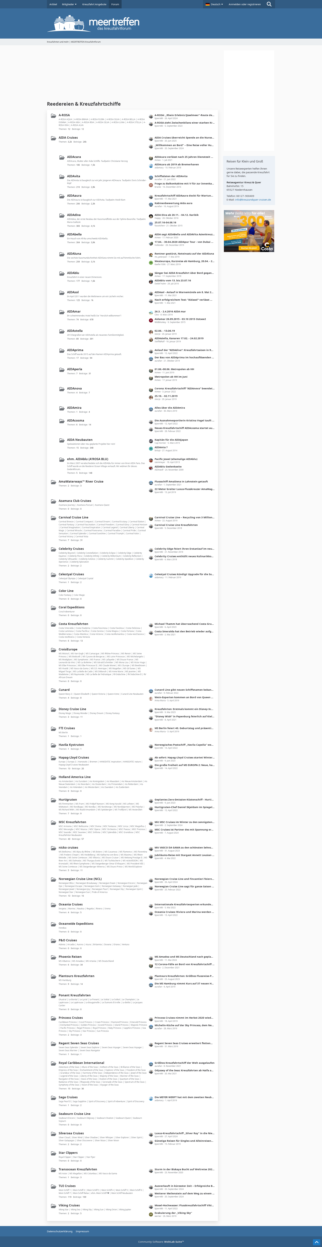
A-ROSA (64, 115)
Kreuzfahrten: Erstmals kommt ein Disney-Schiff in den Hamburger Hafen (185, 709)
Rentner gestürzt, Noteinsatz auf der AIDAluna (184, 253)
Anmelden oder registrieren (245, 4)
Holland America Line (75, 777)
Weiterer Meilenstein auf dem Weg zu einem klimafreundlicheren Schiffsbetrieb (185, 1193)
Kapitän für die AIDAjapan (171, 439)
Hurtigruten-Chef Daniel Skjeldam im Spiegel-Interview (185, 807)
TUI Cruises (67, 1186)
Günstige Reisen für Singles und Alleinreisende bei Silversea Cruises (185, 1140)
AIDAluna (74, 254)
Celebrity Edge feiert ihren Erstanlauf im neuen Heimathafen (185, 548)
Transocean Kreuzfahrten (78, 1169)
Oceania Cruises (71, 904)
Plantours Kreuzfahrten (76, 976)
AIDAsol (73, 292)
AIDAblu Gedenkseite (168, 466)
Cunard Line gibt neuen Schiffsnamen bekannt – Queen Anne (185, 689)
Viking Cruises (69, 1205)
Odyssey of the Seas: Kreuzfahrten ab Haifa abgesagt (185, 1070)
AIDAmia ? (161, 447)
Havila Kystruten (71, 745)
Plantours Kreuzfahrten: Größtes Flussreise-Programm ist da (185, 976)
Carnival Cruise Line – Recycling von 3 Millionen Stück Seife (185, 517)
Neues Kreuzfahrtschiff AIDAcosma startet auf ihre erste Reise (185, 428)
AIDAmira (74, 408)
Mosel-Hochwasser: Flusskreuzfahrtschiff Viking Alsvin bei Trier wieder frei (185, 1205)
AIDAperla (74, 369)
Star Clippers (68, 1153)
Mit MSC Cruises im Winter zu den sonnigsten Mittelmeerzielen (185, 822)
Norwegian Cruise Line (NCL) (80, 879)
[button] (214, 4)
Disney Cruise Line (72, 709)
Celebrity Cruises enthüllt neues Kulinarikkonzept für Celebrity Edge (185, 556)
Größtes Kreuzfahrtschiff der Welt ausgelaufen (184, 1062)
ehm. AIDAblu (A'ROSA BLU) (87, 459)
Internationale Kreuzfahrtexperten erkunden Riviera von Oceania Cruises (185, 904)
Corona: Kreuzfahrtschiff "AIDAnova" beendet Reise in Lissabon (185, 388)
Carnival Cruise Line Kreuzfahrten (176, 524)
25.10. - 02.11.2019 (166, 396)
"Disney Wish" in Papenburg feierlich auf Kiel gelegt (185, 716)
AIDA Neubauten (80, 440)
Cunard (64, 690)
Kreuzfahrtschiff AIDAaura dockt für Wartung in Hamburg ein (185, 195)
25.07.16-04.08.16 (165, 222)
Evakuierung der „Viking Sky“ (173, 1212)
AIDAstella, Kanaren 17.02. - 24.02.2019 (179, 338)
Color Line (66, 591)
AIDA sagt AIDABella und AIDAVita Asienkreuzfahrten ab (185, 234)
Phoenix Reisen (70, 957)
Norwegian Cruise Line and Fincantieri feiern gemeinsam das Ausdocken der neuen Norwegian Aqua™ (185, 878)
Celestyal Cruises (71, 574)
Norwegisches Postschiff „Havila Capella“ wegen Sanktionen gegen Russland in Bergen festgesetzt (185, 744)
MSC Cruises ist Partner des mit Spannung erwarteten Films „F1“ (185, 829)
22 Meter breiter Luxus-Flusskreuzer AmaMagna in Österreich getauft (185, 489)
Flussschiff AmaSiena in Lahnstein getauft (181, 481)
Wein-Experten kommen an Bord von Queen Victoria (185, 697)
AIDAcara (74, 157)
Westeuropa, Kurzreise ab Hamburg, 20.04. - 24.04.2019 (185, 261)
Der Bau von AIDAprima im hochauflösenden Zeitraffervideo (185, 357)
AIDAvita (73, 176)
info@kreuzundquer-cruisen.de (253, 199)
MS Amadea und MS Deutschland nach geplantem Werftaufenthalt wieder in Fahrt (185, 956)
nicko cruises (68, 847)
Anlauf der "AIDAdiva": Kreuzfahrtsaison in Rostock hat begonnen (185, 350)
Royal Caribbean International (81, 1063)
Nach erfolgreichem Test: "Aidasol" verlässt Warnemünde (185, 299)
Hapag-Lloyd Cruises (74, 757)
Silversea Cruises (71, 1133)
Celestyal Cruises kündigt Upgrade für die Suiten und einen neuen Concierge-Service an (185, 574)
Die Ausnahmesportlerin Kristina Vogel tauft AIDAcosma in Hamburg (185, 420)
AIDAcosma (75, 420)
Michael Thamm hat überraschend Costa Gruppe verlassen (185, 623)
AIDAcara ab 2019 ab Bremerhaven (177, 164)
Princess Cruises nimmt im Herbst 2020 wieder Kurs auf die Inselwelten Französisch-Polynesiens (185, 1017)
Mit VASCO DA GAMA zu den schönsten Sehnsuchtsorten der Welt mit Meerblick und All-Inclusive (185, 847)
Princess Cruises (71, 1018)
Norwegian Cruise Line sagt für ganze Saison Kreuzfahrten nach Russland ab (185, 886)
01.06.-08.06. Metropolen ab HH (174, 369)
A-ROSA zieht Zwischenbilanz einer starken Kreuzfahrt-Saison (185, 122)
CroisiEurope (68, 649)
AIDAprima (75, 350)
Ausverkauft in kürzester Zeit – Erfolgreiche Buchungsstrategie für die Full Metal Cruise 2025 (185, 1185)
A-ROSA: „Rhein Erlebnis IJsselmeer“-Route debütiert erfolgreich (185, 115)
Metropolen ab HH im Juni (171, 376)
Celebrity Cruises (71, 549)
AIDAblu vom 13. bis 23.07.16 (173, 280)
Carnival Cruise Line (73, 517)
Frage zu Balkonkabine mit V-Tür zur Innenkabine (185, 183)
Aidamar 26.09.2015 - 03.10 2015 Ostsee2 (180, 319)
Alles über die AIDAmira (170, 407)
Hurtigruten (68, 799)
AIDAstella (75, 331)
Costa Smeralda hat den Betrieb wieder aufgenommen (185, 631)
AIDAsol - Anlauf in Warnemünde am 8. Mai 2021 (185, 292)
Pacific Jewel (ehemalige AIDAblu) (176, 459)
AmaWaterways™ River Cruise (81, 481)
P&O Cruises (68, 940)
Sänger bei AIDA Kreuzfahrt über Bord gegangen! (185, 272)
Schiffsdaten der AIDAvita (171, 176)
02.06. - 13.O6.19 (165, 330)
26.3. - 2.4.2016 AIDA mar (170, 311)
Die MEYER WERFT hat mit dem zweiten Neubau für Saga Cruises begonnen (185, 1097)
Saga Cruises (68, 1097)
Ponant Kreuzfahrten (75, 995)
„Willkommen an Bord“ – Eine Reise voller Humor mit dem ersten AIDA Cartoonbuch (185, 145)
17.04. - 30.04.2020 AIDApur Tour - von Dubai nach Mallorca (185, 241)
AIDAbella (74, 234)
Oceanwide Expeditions (76, 924)
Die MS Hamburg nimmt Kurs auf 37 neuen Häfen (185, 983)
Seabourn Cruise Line (75, 1114)
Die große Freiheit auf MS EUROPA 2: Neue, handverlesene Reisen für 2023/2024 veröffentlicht (185, 765)
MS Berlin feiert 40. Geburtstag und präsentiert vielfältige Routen (185, 728)
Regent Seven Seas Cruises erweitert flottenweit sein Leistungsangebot (185, 1043)
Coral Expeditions (72, 607)
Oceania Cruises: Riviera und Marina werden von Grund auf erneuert (185, 911)
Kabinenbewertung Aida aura (173, 203)
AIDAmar (74, 311)
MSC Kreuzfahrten (72, 822)
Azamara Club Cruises (75, 501)
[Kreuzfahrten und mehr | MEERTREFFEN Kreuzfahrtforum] (161, 23)
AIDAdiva (74, 215)
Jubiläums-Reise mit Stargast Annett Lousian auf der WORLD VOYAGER (185, 855)
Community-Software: (161, 1241)
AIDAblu (73, 273)
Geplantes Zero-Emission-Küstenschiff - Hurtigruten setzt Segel (185, 799)
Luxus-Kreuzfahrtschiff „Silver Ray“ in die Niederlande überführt (185, 1133)
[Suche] (269, 4)
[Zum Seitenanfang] (316, 1242)
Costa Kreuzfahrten (73, 624)
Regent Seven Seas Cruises (79, 1043)
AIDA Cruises (68, 137)
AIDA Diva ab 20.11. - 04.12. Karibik (177, 214)
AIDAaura (74, 195)
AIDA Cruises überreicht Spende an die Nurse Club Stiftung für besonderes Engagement (185, 137)
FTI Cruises (67, 728)
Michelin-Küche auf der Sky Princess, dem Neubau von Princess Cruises (185, 1025)
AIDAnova (74, 388)
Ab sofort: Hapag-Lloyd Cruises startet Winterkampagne (185, 757)
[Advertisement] (132, 73)
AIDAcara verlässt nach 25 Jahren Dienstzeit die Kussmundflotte (185, 156)
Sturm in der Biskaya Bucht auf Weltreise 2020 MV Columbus (185, 1169)
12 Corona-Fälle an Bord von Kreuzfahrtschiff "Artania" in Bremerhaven (185, 964)
